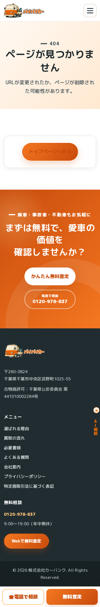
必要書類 (12, 448)
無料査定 (72, 596)
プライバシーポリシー (25, 476)
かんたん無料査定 (50, 276)
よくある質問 (16, 457)
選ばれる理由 (16, 429)
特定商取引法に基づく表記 (29, 486)
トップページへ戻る (50, 151)
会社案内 (12, 467)
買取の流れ (14, 438)
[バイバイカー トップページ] (24, 11)
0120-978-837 (20, 514)
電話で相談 (23, 597)
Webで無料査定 (26, 541)
